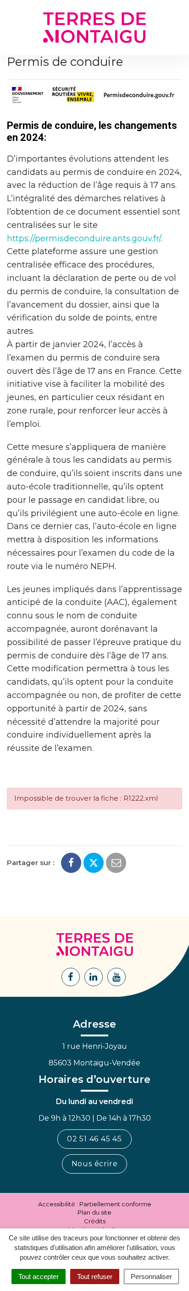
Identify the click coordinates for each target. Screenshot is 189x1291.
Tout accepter (38, 1276)
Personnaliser (151, 1276)
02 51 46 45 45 (94, 1138)
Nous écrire (95, 1163)
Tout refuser (94, 1276)
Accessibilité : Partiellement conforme (94, 1204)
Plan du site (94, 1212)
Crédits (95, 1221)
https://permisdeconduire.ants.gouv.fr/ (84, 238)
